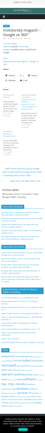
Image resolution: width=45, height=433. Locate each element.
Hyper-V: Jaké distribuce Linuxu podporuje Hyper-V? (21, 313)
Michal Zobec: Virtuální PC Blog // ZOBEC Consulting (20, 290)
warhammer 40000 (8, 389)
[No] (42, 424)
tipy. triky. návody (13, 384)
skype (14, 380)
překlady (35, 375)
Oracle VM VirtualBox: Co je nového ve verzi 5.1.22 (20, 329)
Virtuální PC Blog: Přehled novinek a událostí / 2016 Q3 (22, 342)
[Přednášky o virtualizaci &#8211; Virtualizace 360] (12, 143)
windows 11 (37, 393)
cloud (17, 356)
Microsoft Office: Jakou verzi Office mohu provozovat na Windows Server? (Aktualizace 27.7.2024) (20, 279)
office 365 (12, 370)
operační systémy (13, 374)
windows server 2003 (22, 396)
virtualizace (31, 384)
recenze (41, 375)
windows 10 (24, 393)
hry (16, 360)
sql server (39, 380)
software (29, 379)
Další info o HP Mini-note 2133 (26, 181)
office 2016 (28, 370)
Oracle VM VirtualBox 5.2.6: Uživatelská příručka (19, 298)
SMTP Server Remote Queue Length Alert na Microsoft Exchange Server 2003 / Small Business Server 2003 (22, 172)
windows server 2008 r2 (16, 400)
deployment (26, 356)
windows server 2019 (10, 402)
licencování (37, 360)
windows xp (10, 406)
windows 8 (5, 393)
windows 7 (33, 389)
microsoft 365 (23, 366)
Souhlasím (23, 429)
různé (28, 38)
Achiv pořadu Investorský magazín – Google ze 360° (20, 61)
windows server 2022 (26, 403)
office (4, 369)
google (3, 361)
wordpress (19, 406)
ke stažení (24, 360)
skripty (10, 380)
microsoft (8, 365)
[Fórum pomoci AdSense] (12, 105)
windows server (8, 396)
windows (22, 388)
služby (19, 379)
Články (6, 26)
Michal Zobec (6, 252)
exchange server (37, 357)
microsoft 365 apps (36, 366)
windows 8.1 (13, 393)
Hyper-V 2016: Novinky (10, 339)
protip (28, 374)
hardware (10, 361)
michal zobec (19, 38)
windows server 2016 (33, 399)
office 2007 (21, 370)
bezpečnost (8, 356)
